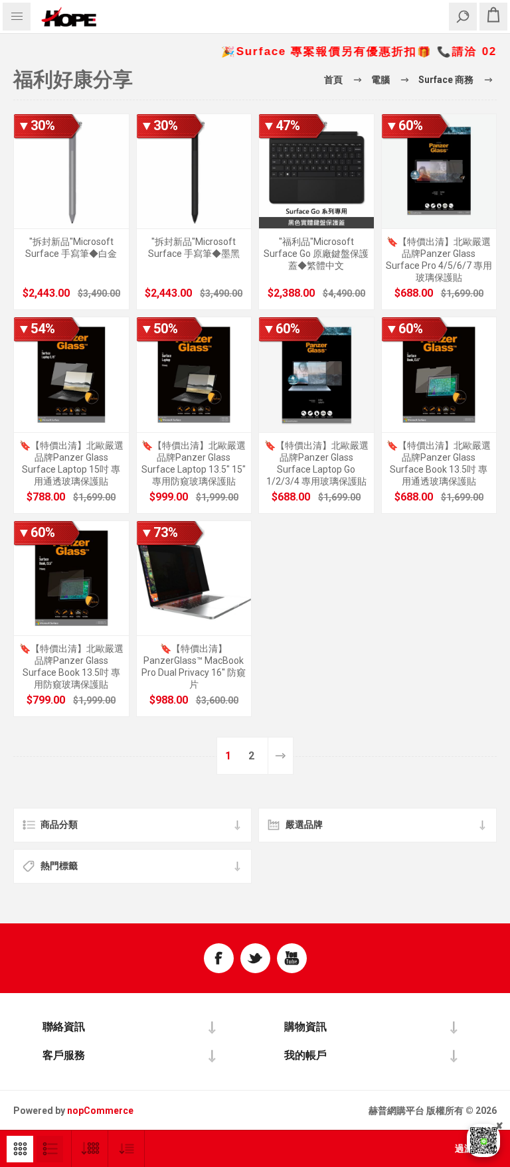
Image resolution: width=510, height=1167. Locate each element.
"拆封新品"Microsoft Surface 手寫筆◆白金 (71, 247)
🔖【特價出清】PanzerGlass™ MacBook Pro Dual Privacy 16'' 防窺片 (193, 666)
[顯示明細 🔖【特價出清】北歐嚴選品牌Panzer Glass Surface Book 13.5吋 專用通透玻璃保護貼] (439, 374)
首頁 (333, 79)
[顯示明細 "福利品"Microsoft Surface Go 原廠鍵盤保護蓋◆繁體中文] (316, 171)
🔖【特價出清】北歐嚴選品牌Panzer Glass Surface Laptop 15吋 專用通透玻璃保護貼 (71, 463)
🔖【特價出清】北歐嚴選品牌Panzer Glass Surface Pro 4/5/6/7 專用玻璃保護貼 (439, 259)
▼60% (404, 125)
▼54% (36, 329)
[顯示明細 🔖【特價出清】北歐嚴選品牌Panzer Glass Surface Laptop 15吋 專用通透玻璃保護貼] (71, 374)
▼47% (281, 125)
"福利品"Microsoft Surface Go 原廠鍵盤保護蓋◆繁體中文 (316, 253)
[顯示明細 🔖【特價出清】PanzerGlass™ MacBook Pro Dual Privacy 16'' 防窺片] (194, 578)
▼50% (159, 329)
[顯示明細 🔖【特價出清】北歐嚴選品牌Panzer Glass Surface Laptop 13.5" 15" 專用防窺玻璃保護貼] (194, 374)
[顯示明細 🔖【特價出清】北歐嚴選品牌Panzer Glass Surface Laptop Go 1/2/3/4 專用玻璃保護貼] (316, 374)
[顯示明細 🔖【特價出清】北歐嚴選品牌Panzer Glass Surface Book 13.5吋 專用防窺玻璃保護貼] (71, 578)
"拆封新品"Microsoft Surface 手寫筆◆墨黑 (194, 247)
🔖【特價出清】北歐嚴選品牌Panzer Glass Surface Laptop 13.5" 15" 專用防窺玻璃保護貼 (193, 463)
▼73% (159, 532)
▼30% (36, 125)
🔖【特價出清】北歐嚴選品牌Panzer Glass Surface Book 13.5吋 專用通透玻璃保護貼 (438, 463)
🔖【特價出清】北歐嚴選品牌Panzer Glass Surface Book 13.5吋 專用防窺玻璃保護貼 (71, 666)
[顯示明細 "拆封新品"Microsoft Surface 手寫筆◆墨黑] (194, 171)
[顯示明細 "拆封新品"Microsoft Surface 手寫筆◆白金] (71, 171)
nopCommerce (100, 1110)
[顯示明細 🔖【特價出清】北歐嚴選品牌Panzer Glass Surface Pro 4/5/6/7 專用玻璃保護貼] (439, 171)
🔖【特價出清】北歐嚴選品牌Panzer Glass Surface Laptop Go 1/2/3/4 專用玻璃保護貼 (316, 463)
